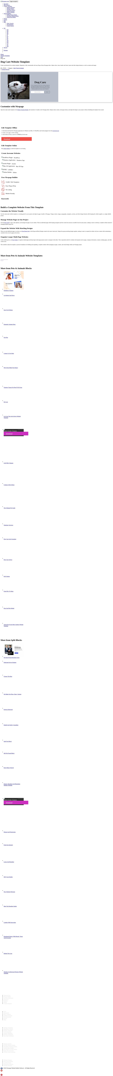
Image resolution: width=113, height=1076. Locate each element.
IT (7, 35)
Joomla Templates (11, 11)
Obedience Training (8, 290)
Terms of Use (7, 995)
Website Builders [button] (7, 13)
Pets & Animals (20, 68)
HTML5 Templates (8, 1034)
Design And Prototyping (10, 832)
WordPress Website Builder (13, 16)
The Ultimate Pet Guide (9, 508)
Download (6, 3)
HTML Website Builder (12, 14)
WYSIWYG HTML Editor (10, 1049)
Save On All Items (8, 310)
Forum (5, 1018)
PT (7, 39)
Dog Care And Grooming (10, 539)
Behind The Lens (8, 953)
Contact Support (10, 25)
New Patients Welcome (9, 891)
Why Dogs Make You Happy (11, 367)
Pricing (5, 18)
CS (7, 43)
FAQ (5, 1011)
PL (7, 38)
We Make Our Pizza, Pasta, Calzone (12, 694)
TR (7, 40)
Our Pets (6, 337)
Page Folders (15, 239)
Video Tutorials (10, 23)
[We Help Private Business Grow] (14, 656)
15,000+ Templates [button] (8, 6)
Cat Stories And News (9, 295)
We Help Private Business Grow (11, 657)
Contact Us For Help (9, 353)
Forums (5, 19)
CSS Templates (7, 1031)
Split (14, 68)
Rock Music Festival (9, 767)
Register (6, 50)
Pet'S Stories (7, 576)
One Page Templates (9, 1036)
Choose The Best (8, 676)
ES (7, 36)
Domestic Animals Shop (9, 324)
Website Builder (7, 1043)
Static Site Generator (9, 1050)
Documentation (10, 24)
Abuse (5, 1002)
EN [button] (4, 28)
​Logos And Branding (9, 862)
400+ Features (7, 5)
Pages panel (6, 222)
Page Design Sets (25, 231)
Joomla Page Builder (11, 17)
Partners (6, 1000)
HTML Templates (10, 12)
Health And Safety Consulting (11, 725)
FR (7, 34)
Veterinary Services (8, 525)
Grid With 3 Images (8, 463)
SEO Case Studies (8, 877)
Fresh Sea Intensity (8, 845)
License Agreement (8, 998)
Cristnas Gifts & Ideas (9, 484)
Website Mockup (8, 1065)
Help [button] (5, 22)
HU (8, 46)
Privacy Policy (7, 996)
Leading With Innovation (10, 922)
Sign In (5, 47)
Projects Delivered (8, 709)
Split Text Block (8, 741)
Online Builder (6, 148)
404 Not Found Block (9, 753)
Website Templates (11, 7)
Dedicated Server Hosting (10, 662)
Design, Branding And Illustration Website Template (12, 784)
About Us (6, 999)
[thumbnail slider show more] (1, 260)
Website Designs (10, 8)
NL (7, 32)
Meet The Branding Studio (10, 906)
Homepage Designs (8, 1064)
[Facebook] (1, 1069)
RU (8, 42)
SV (7, 45)
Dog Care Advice (8, 559)
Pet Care (6, 402)
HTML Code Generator (9, 1052)
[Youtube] (1, 1071)
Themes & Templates (9, 1023)
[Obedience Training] (14, 289)
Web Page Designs (8, 1061)
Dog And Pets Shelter (9, 608)
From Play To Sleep (8, 591)
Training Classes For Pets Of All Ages (13, 387)
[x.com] (1, 1073)
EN (7, 29)
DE (7, 31)
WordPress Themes (11, 10)
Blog (5, 21)
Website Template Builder (22, 109)
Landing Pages (7, 1062)
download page (56, 130)
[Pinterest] (1, 1075)
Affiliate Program (8, 1015)
